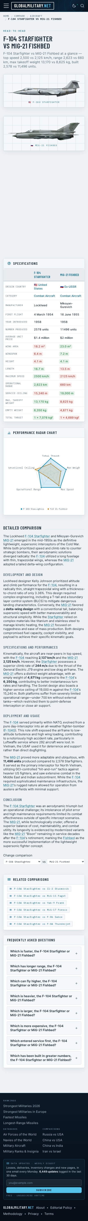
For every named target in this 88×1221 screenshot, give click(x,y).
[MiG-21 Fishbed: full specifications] (44, 132)
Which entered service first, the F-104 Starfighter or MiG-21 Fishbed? (38, 1043)
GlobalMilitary (32, 5)
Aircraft (36, 16)
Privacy (33, 1214)
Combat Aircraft (44, 295)
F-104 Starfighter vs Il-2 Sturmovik (40, 888)
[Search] (82, 5)
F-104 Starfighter (46, 102)
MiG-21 (8, 540)
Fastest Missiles (15, 1117)
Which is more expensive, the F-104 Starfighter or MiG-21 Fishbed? (36, 1028)
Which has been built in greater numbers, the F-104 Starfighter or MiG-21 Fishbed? (40, 1058)
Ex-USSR (70, 286)
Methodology (12, 1214)
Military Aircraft (14, 1146)
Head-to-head (14, 30)
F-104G (9, 730)
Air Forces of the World (19, 1134)
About (40, 1208)
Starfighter (55, 617)
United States (40, 286)
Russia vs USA (53, 1134)
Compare (19, 16)
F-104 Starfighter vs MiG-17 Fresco (39, 909)
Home (6, 16)
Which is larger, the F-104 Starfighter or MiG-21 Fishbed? (40, 1013)
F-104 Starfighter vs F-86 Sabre (37, 917)
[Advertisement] (44, 205)
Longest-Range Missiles (20, 1123)
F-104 (40, 556)
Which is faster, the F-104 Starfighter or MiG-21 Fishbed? (40, 953)
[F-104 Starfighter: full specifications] (44, 89)
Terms (49, 1214)
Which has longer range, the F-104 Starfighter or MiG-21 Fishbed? (36, 968)
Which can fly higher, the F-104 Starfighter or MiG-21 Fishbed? (33, 983)
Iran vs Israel (52, 1151)
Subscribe (44, 1190)
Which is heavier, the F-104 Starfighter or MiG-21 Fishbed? (41, 998)
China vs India (53, 1146)
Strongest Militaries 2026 (21, 1106)
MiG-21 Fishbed (46, 145)
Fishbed (69, 838)
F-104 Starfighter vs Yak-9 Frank (38, 902)
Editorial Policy (61, 1208)
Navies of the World (17, 1140)
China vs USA (52, 1140)
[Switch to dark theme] (74, 5)
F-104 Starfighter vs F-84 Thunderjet (41, 924)
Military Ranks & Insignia (20, 1151)
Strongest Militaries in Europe (24, 1112)
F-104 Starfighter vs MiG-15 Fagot (39, 895)
